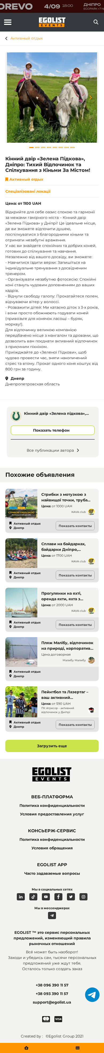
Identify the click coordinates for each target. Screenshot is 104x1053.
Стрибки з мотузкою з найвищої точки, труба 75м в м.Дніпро (64, 500)
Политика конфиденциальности (52, 805)
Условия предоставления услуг (52, 814)
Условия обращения (52, 848)
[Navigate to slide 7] (67, 147)
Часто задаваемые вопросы (52, 873)
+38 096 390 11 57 (52, 985)
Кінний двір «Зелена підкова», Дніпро (55, 413)
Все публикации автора (50, 450)
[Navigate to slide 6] (61, 147)
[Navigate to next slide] (95, 98)
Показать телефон (51, 430)
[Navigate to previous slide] (9, 98)
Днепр (17, 378)
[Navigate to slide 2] (37, 147)
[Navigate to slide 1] (31, 147)
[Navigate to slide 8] (72, 147)
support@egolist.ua (52, 1002)
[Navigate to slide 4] (49, 147)
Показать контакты (75, 526)
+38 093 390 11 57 (52, 993)
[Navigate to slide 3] (43, 147)
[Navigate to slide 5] (55, 147)
